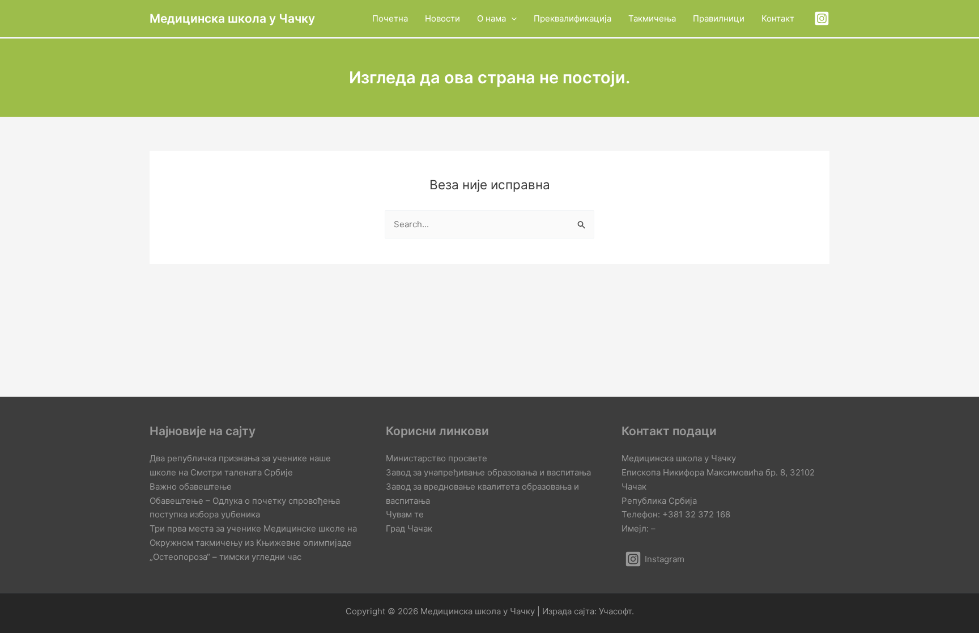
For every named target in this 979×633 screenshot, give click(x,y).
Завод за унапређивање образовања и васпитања (488, 472)
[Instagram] (821, 18)
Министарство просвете (436, 458)
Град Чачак (409, 528)
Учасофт (615, 611)
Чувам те (405, 514)
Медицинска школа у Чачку (232, 18)
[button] (511, 18)
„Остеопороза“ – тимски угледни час (225, 556)
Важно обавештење (191, 486)
